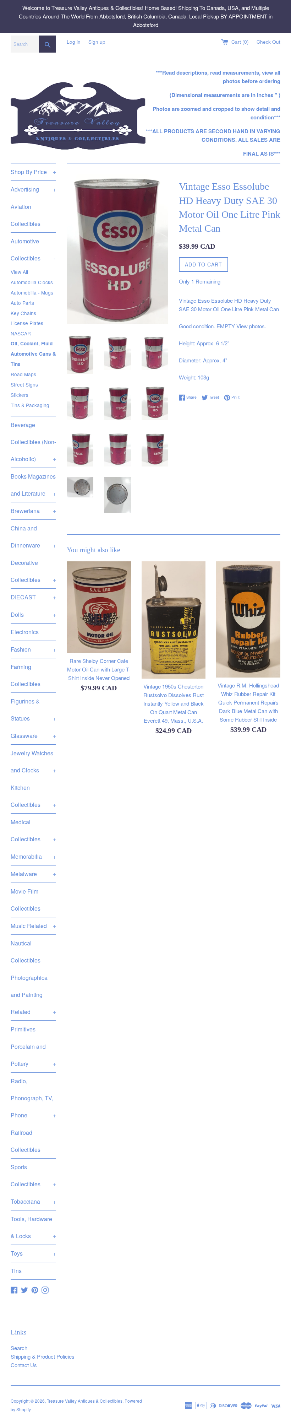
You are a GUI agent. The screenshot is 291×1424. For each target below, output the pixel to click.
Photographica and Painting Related (33, 994)
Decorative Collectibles (33, 571)
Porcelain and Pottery (33, 1055)
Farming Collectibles (25, 675)
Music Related (33, 926)
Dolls (33, 614)
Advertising (33, 189)
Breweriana (33, 511)
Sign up (96, 41)
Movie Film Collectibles (25, 899)
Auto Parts (22, 302)
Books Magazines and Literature (33, 484)
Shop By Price (33, 172)
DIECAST (33, 597)
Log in (74, 41)
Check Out (268, 41)
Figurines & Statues (33, 709)
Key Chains (23, 313)
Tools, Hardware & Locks (33, 1227)
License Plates (27, 323)
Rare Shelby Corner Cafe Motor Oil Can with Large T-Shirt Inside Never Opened (99, 669)
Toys (33, 1253)
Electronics (25, 632)
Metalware (33, 874)
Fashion (33, 649)
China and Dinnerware (33, 536)
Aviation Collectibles (25, 215)
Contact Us (24, 1365)
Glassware (33, 736)
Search (19, 1348)
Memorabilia (33, 856)
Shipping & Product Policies (43, 1356)
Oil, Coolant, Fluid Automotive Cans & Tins (33, 353)
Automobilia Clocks (32, 282)
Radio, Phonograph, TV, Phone (33, 1098)
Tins (16, 1271)
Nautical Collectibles (25, 951)
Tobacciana (33, 1201)
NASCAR (21, 333)
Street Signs (24, 384)
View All (19, 271)
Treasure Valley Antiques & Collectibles (84, 1401)
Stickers (19, 394)
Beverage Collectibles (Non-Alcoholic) (33, 442)
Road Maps (23, 374)
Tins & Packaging (30, 405)
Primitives (23, 1029)
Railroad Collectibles (25, 1141)
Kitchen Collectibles (33, 796)
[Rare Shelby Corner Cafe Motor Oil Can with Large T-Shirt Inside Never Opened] (99, 607)
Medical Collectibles (33, 830)
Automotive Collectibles (33, 249)
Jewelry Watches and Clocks (33, 761)
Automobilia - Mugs (32, 292)
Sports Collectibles (33, 1175)
